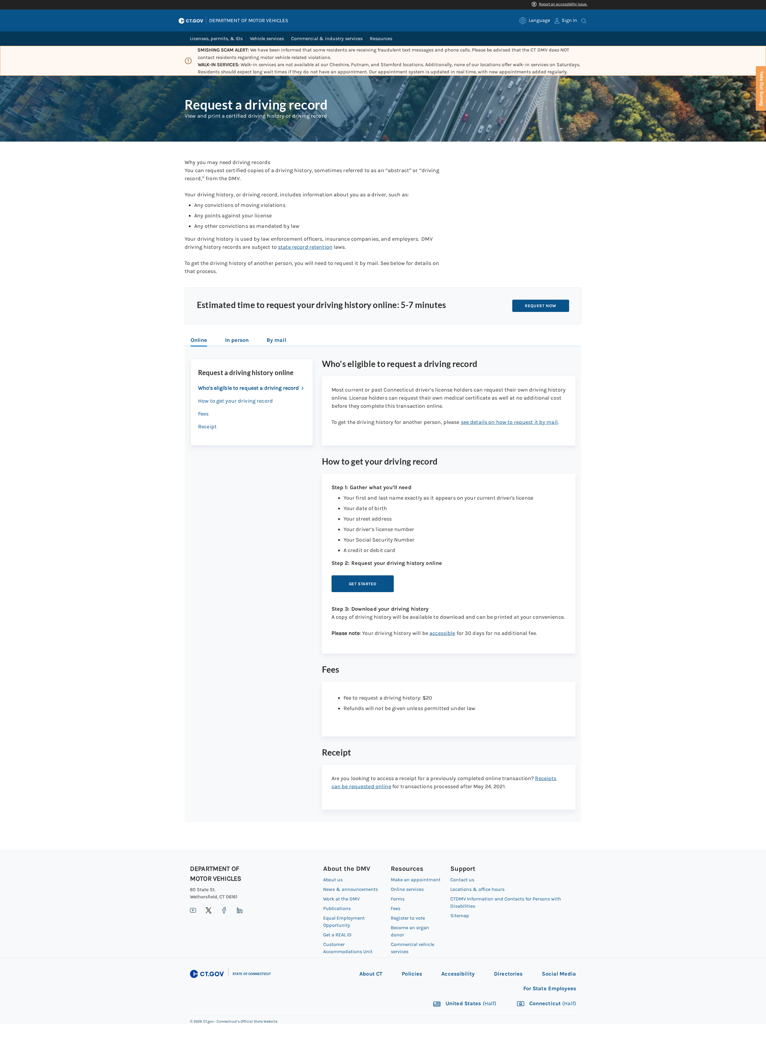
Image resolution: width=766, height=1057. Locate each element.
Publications (337, 908)
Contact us (462, 879)
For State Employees (549, 988)
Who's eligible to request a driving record (248, 388)
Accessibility (458, 973)
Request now (541, 305)
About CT (370, 973)
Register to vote (408, 918)
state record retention (305, 247)
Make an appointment (415, 879)
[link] (534, 20)
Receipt (207, 426)
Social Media (559, 973)
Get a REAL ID (337, 935)
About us (333, 879)
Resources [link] (381, 38)
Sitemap (459, 915)
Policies (412, 973)
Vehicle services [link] (267, 38)
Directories (508, 973)
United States (470, 1003)
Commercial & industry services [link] (326, 38)
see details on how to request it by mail (509, 422)
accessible (442, 633)
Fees (203, 413)
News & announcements (350, 889)
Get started (363, 583)
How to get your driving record (235, 401)
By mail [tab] (276, 340)
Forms (398, 899)
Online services (407, 889)
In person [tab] (237, 340)
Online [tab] (199, 340)
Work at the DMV (341, 899)
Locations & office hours (477, 889)
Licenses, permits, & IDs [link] (216, 38)
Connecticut (552, 1003)
